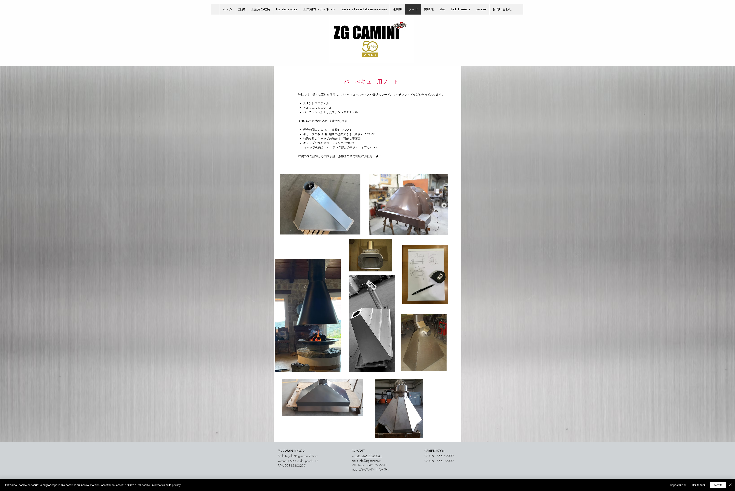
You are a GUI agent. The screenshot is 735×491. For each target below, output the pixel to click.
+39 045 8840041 (368, 456)
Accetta (718, 485)
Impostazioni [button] (678, 485)
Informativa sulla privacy (166, 485)
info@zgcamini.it (369, 460)
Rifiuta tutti (698, 485)
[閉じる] (730, 485)
